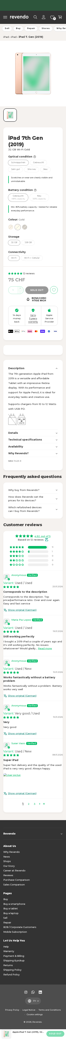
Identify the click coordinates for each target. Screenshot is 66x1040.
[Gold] (17, 227)
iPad (6, 36)
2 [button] (29, 803)
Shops (7, 861)
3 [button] (34, 803)
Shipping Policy (12, 969)
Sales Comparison (14, 884)
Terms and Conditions (49, 1010)
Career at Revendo (14, 870)
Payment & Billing (13, 956)
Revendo (37, 1022)
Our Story (9, 866)
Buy (18, 28)
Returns (8, 965)
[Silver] (10, 227)
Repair (31, 28)
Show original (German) (22, 609)
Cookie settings (35, 1014)
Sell (7, 28)
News (6, 856)
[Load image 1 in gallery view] (10, 115)
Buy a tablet (10, 908)
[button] (5, 17)
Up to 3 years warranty (33, 318)
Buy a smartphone (14, 904)
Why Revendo (11, 852)
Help (6, 946)
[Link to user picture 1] (12, 782)
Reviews (8, 875)
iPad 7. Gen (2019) (31, 36)
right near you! (47, 5)
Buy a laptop (11, 913)
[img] (11, 586)
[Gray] (24, 227)
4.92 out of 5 (42, 536)
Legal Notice (28, 1010)
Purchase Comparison (16, 879)
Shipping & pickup (14, 960)
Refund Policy (11, 974)
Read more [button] (45, 648)
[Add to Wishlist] (54, 290)
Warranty (8, 951)
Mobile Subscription (15, 932)
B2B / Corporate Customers (19, 927)
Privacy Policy (12, 1010)
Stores (46, 28)
